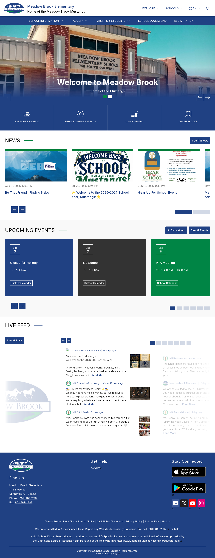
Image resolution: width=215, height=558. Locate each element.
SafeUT (95, 468)
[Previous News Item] (14, 209)
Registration (184, 20)
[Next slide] (68, 340)
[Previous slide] (63, 340)
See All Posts (15, 340)
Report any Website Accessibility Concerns (110, 529)
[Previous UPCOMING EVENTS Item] (14, 306)
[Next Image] (207, 97)
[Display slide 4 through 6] (201, 212)
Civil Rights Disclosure (110, 521)
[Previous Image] (199, 97)
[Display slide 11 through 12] (207, 308)
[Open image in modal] (135, 357)
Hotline (166, 521)
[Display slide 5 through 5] (176, 343)
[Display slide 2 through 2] (158, 343)
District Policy (53, 521)
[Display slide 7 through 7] (189, 343)
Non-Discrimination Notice (79, 521)
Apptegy (113, 553)
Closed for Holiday (24, 263)
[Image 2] (110, 96)
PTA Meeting (165, 263)
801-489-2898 (23, 502)
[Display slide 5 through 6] (186, 308)
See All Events (199, 230)
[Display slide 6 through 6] (182, 343)
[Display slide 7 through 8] (193, 308)
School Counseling (152, 20)
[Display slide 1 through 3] (183, 212)
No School (91, 263)
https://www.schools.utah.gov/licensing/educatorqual (148, 540)
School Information (44, 20)
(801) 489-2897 (28, 498)
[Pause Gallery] (7, 97)
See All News (200, 140)
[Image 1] (105, 96)
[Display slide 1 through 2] (172, 308)
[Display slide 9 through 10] (200, 308)
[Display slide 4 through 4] (170, 343)
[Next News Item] (22, 209)
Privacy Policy (133, 521)
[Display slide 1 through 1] (152, 343)
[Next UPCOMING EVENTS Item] (22, 306)
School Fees (152, 521)
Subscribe (175, 230)
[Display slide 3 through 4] (179, 308)
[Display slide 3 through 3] (164, 343)
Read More (98, 375)
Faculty (77, 20)
